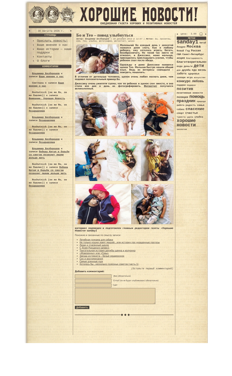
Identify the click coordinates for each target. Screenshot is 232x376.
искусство (199, 78)
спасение (195, 109)
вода (180, 66)
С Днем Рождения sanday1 (94, 247)
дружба (186, 70)
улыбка (93, 41)
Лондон (181, 47)
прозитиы (165, 39)
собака (180, 109)
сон (78, 41)
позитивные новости (190, 93)
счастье (191, 113)
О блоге (43, 61)
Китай (203, 43)
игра (190, 77)
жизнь (202, 70)
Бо (156, 39)
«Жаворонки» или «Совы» (94, 253)
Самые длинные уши (91, 261)
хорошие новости (186, 123)
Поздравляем (37, 111)
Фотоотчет (150, 86)
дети (199, 66)
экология (182, 129)
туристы (181, 117)
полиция (182, 97)
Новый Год (183, 50)
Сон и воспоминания (91, 258)
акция (181, 58)
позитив (185, 89)
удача (190, 117)
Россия (196, 50)
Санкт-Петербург (193, 54)
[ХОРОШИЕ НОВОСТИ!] (138, 20)
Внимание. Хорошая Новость (47, 98)
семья (200, 105)
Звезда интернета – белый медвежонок (102, 256)
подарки (181, 85)
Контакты (44, 56)
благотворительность (194, 62)
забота (182, 73)
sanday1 (187, 42)
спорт (180, 113)
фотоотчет (120, 41)
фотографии (105, 41)
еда (194, 70)
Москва (194, 47)
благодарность (194, 58)
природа (201, 101)
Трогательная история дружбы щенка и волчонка (107, 250)
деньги (188, 66)
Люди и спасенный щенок (94, 245)
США (179, 54)
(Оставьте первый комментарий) (152, 268)
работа (180, 105)
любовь (198, 81)
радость (191, 105)
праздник (186, 101)
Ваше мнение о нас (52, 45)
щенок (131, 41)
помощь (197, 96)
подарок (191, 85)
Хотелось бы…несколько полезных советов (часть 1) (109, 264)
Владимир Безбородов (46, 73)
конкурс (184, 81)
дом (179, 70)
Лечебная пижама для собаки (96, 239)
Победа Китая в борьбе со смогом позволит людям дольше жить (49, 154)
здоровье (193, 73)
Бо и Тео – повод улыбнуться (104, 35)
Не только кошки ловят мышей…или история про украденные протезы (120, 242)
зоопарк (181, 77)
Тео (84, 41)
